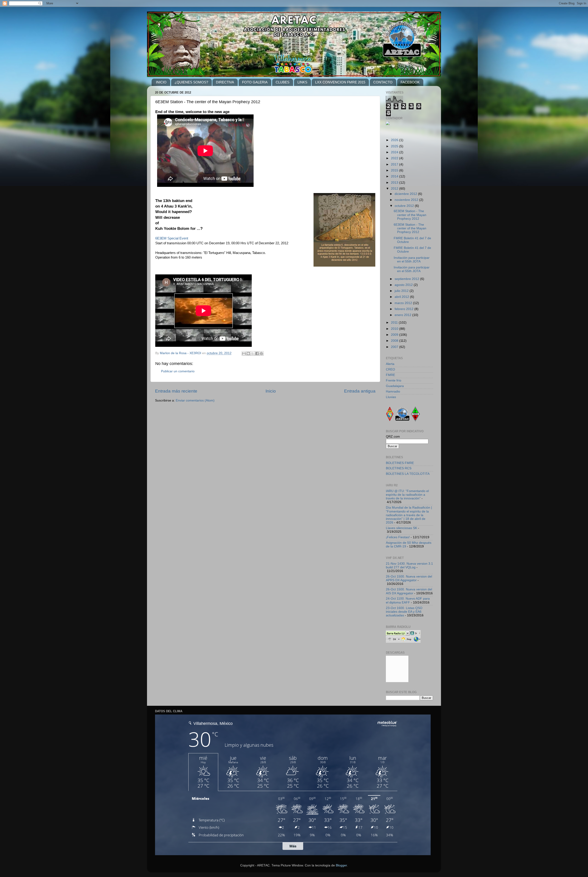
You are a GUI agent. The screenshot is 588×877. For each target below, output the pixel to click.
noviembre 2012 (407, 200)
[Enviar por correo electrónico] (244, 353)
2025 (395, 146)
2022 (395, 158)
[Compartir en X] (252, 353)
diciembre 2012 (406, 194)
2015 (395, 170)
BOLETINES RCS (398, 468)
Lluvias (391, 397)
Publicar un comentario (178, 371)
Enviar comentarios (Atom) (195, 400)
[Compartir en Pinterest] (261, 353)
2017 (395, 164)
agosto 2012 (404, 285)
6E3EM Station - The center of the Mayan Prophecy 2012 (410, 214)
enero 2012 (403, 315)
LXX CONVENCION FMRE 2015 (340, 82)
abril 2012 (402, 297)
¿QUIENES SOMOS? (191, 82)
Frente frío (393, 380)
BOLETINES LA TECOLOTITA (408, 474)
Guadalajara (395, 386)
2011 (395, 322)
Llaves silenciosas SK (401, 528)
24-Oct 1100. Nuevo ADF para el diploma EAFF (408, 600)
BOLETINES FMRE (400, 463)
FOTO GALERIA (255, 82)
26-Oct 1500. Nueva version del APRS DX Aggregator (409, 578)
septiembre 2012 (407, 279)
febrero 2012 (404, 309)
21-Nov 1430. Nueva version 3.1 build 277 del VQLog (409, 565)
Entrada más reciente (176, 391)
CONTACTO (383, 82)
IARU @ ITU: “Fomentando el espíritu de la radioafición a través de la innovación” (407, 494)
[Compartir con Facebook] (257, 353)
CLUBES (282, 82)
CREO (390, 369)
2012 (395, 188)
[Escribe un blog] (248, 353)
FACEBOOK (410, 82)
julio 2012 (402, 291)
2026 (395, 140)
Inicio (271, 391)
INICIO (161, 82)
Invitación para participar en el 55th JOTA (412, 259)
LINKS (302, 82)
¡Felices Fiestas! (398, 537)
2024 (395, 152)
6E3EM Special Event (171, 238)
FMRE (390, 375)
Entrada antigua (360, 391)
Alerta (390, 364)
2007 (395, 347)
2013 (395, 182)
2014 (395, 176)
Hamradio (393, 391)
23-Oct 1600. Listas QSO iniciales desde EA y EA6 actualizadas (404, 611)
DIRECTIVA (225, 82)
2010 (395, 328)
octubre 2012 (405, 206)
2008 (395, 340)
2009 (395, 334)
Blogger (341, 865)
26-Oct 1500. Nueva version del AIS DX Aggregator (409, 591)
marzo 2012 (404, 303)
